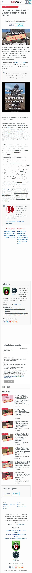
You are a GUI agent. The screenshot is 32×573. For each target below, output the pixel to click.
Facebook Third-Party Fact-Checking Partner (16, 313)
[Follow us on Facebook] (4, 321)
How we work (20, 504)
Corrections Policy (22, 506)
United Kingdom (20, 199)
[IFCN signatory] (16, 546)
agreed (17, 150)
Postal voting (5, 189)
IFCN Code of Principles (9, 504)
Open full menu (2, 2)
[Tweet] (29, 2)
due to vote (16, 152)
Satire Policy (6, 506)
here (8, 127)
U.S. (28, 199)
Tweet (21, 25)
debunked (19, 182)
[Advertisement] (16, 263)
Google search (21, 131)
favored (11, 175)
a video (16, 62)
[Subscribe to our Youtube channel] (10, 321)
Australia (6, 201)
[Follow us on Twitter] (7, 321)
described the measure (16, 163)
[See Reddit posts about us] (16, 321)
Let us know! (17, 304)
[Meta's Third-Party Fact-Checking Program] (16, 556)
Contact (5, 508)
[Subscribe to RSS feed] (13, 321)
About (18, 502)
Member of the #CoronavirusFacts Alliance (16, 315)
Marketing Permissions (9, 357)
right (22, 125)
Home (4, 502)
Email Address (8, 350)
